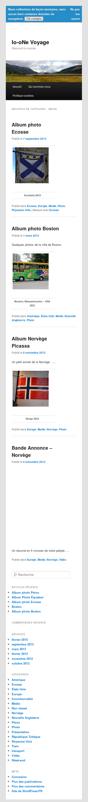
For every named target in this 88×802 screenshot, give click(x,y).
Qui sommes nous (39, 86)
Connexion (19, 777)
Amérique (33, 316)
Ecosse (32, 206)
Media (52, 206)
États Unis (47, 316)
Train (15, 746)
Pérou (16, 722)
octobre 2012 (20, 663)
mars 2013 (19, 649)
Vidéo (62, 560)
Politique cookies (23, 95)
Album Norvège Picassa (29, 342)
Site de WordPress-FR (27, 791)
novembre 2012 (22, 658)
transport (18, 751)
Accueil (17, 86)
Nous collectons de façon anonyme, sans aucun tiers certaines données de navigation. (36, 14)
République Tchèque (26, 736)
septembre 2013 (23, 644)
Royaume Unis (21, 210)
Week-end (18, 760)
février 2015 (20, 639)
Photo (61, 206)
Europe (42, 206)
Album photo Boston (35, 228)
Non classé (19, 708)
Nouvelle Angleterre (25, 717)
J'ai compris (34, 18)
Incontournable (22, 699)
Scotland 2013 (32, 195)
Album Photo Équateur (28, 597)
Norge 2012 (32, 418)
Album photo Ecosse (26, 128)
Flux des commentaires (28, 786)
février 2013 (20, 654)
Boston (17, 606)
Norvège (52, 429)
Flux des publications (27, 781)
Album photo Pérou (25, 592)
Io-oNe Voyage (30, 42)
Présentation (20, 732)
